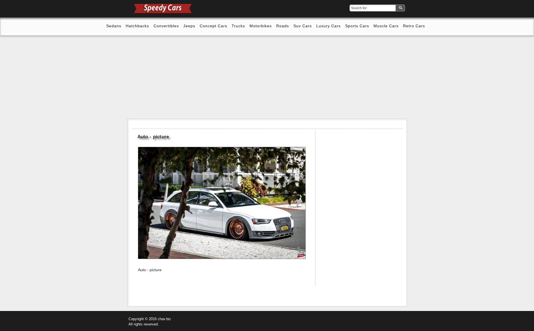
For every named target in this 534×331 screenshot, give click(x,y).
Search (401, 8)
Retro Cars (414, 26)
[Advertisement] (267, 77)
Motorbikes (260, 26)
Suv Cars (302, 26)
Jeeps (189, 26)
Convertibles (166, 26)
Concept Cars (213, 26)
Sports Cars (357, 26)
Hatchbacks (137, 26)
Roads (282, 26)
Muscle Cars (386, 26)
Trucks (238, 26)
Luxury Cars (328, 26)
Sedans (113, 26)
